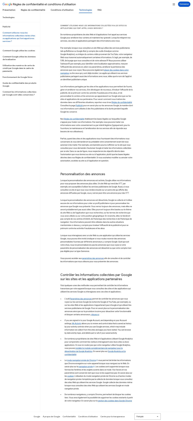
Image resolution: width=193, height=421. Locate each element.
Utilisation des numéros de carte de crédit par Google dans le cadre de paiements (19, 68)
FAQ (99, 10)
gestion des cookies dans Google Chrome (115, 401)
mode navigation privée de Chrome (81, 360)
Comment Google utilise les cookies (19, 50)
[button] (173, 4)
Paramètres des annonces (81, 299)
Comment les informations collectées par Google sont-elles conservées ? (19, 93)
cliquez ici (95, 315)
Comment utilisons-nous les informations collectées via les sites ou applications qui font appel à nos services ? (19, 37)
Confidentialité (69, 416)
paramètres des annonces (93, 258)
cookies (70, 376)
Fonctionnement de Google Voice (17, 77)
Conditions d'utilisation (88, 416)
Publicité (6, 26)
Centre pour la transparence (112, 416)
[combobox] (147, 416)
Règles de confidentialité (33, 10)
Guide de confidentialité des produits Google (19, 84)
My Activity (76, 323)
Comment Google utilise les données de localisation (19, 58)
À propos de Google (51, 416)
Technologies (85, 10)
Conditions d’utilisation (62, 10)
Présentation (9, 10)
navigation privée (86, 367)
